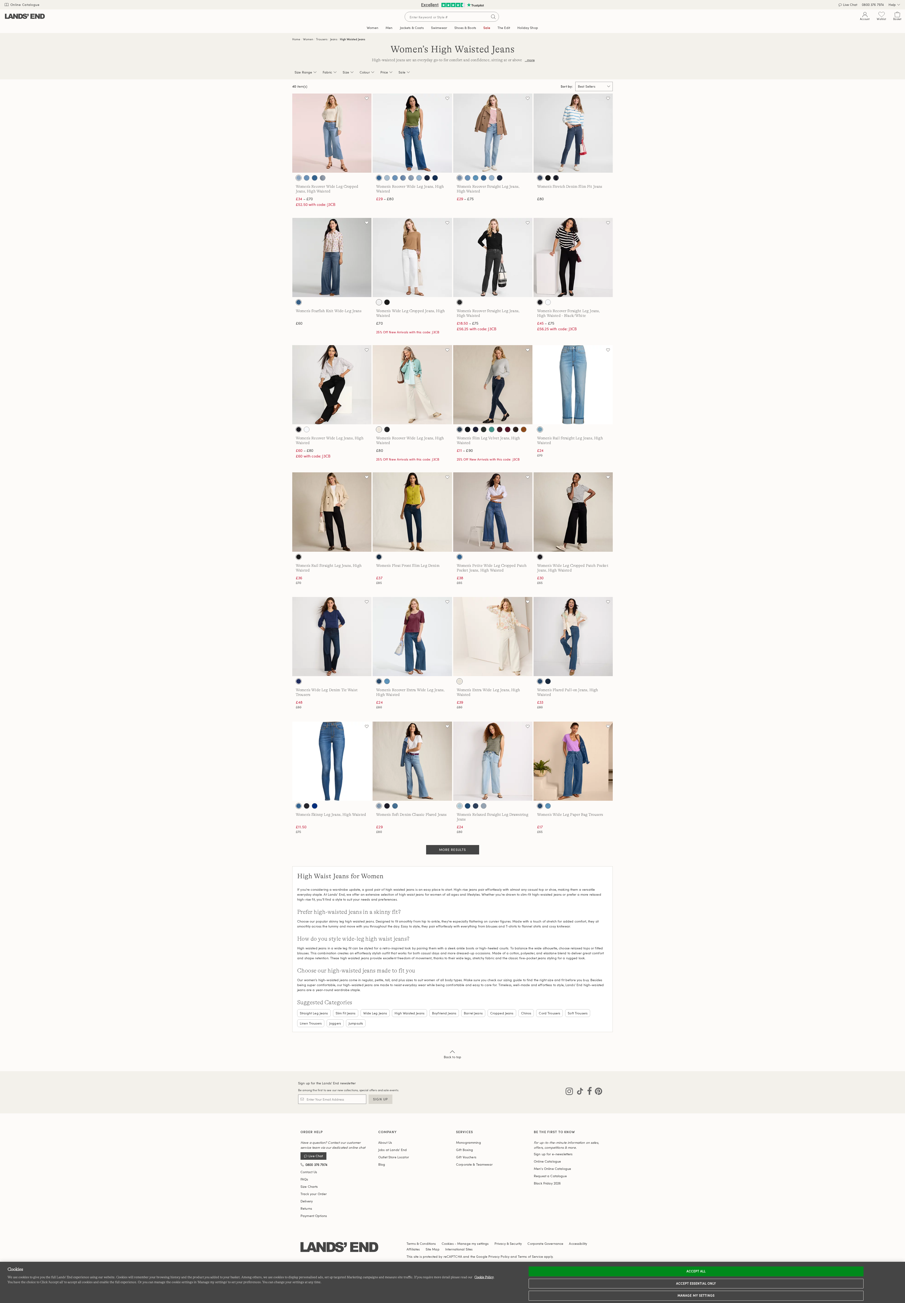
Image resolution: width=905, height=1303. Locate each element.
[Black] (548, 178)
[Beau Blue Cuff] (540, 429)
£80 (540, 198)
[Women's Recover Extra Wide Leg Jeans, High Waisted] (412, 636)
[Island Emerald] (491, 429)
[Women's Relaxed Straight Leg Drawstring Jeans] (492, 761)
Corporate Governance (545, 1243)
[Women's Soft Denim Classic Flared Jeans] (412, 761)
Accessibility (578, 1243)
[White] (379, 302)
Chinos (526, 1013)
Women (308, 39)
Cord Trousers (549, 1013)
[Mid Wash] (540, 178)
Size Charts (309, 1186)
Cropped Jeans (502, 1013)
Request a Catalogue (550, 1176)
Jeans (333, 39)
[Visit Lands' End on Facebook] (588, 1092)
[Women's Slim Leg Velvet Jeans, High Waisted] (492, 384)
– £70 (304, 198)
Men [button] (389, 27)
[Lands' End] (25, 17)
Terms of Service (530, 1256)
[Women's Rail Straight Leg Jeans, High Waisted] (573, 384)
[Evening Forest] (483, 429)
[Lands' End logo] (339, 1247)
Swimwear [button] (439, 27)
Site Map (433, 1249)
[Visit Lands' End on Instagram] (569, 1092)
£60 (299, 323)
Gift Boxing (464, 1150)
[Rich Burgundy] (507, 429)
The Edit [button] (504, 27)
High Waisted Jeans (352, 39)
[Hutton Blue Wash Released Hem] (403, 178)
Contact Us (308, 1172)
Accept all (696, 1271)
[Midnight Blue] (298, 681)
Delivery (306, 1201)
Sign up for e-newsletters (553, 1154)
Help (892, 4)
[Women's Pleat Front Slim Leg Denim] (412, 511)
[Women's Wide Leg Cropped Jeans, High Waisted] (412, 257)
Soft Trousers (578, 1013)
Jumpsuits (356, 1023)
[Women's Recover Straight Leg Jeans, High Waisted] (492, 133)
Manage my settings (696, 1295)
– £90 (465, 450)
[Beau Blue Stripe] (298, 178)
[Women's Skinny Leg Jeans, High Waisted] (331, 761)
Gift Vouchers (466, 1157)
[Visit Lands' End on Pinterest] (597, 1092)
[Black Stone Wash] (459, 302)
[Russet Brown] (524, 429)
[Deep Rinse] (387, 806)
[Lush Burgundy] (499, 429)
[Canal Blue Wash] (467, 806)
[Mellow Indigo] (419, 178)
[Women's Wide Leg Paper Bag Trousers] (573, 761)
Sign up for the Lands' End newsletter (327, 1083)
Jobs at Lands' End (392, 1150)
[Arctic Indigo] (387, 178)
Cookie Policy (484, 1277)
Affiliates (413, 1249)
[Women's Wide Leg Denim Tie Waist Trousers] (331, 636)
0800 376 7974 (873, 4)
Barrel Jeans (473, 1013)
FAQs (304, 1179)
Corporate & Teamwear (474, 1164)
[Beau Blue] (306, 178)
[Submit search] (493, 17)
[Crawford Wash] (379, 681)
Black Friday (547, 1183)
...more (530, 60)
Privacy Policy (499, 1256)
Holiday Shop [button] (527, 27)
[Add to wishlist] (366, 98)
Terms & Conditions (421, 1243)
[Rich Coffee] (515, 429)
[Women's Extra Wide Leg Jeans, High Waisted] (492, 636)
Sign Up (380, 1099)
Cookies (448, 1243)
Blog (381, 1164)
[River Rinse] (427, 178)
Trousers (321, 39)
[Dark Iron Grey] (459, 429)
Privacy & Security (508, 1243)
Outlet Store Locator (393, 1157)
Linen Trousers (311, 1023)
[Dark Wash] (556, 178)
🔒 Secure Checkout (419, 4)
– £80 (384, 198)
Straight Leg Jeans (314, 1013)
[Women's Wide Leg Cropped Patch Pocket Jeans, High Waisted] (573, 511)
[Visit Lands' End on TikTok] (578, 1092)
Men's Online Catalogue (552, 1168)
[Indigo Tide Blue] (314, 178)
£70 (379, 323)
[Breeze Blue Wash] (459, 806)
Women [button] (372, 27)
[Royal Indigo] (435, 178)
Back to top (452, 1057)
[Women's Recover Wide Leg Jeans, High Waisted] (412, 133)
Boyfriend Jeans (444, 1013)
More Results (452, 849)
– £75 (465, 198)
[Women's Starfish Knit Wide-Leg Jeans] (331, 257)
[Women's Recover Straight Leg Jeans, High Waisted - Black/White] (573, 257)
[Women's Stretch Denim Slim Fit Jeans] (573, 133)
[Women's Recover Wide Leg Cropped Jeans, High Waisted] (331, 133)
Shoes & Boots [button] (465, 27)
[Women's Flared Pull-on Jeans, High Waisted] (573, 636)
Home (296, 39)
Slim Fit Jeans (346, 1013)
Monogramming (468, 1142)
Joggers (335, 1023)
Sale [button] (486, 27)
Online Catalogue (24, 4)
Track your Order (313, 1194)
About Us (385, 1142)
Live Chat (850, 4)
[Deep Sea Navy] (475, 429)
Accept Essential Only (696, 1283)
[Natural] (379, 429)
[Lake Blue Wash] (322, 178)
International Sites (459, 1249)
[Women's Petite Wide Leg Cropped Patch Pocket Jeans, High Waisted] (492, 511)
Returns (306, 1208)
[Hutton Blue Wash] (475, 178)
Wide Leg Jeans (375, 1013)
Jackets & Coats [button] (412, 27)
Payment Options (313, 1215)
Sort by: (567, 86)
